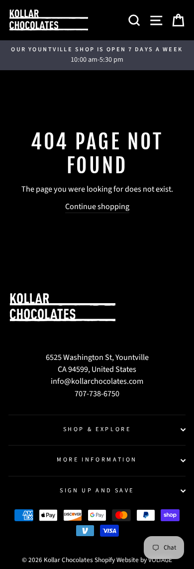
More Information (97, 459)
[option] (97, 55)
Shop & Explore (97, 429)
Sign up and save (97, 490)
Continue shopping (97, 206)
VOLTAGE (160, 560)
